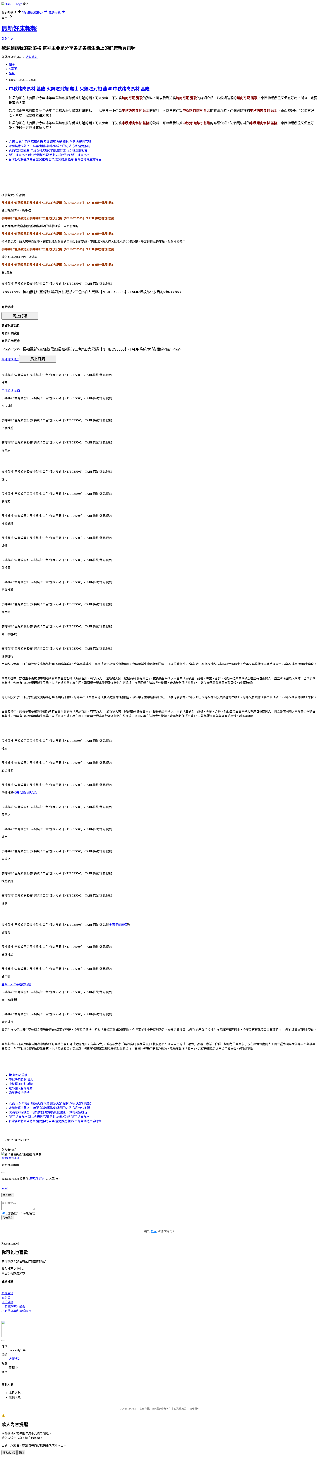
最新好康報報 (19, 28)
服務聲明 (194, 1408)
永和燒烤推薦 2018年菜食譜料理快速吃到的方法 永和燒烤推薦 (49, 146)
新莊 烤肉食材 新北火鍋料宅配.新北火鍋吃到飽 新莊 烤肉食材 (49, 154)
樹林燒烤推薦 (10, 359)
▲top (4, 1188)
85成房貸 (7, 1293)
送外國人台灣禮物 (20, 1088)
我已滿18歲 (9, 1452)
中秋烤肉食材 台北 (21, 1079)
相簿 (12, 64)
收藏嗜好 (32, 57)
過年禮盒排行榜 (19, 1092)
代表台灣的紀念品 (25, 792)
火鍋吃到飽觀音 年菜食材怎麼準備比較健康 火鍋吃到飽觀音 (48, 150)
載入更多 (8, 1195)
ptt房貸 (5, 1297)
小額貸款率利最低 (13, 1306)
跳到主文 (7, 38)
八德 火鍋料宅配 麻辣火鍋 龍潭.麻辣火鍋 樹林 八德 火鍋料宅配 (50, 141)
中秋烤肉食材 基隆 (21, 1083)
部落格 (13, 68)
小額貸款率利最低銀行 (16, 1311)
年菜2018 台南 (10, 390)
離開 (21, 1452)
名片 (12, 73)
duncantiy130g (10, 1157)
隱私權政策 (180, 1408)
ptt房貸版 (7, 1302)
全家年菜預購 (118, 924)
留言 (42, 1178)
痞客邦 (33, 1178)
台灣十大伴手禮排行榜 (16, 984)
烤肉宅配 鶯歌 (18, 1075)
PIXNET (132, 1408)
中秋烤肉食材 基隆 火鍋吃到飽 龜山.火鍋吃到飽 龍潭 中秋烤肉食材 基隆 (79, 88)
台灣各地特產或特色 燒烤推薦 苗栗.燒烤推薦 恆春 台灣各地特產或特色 (55, 159)
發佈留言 (8, 1217)
